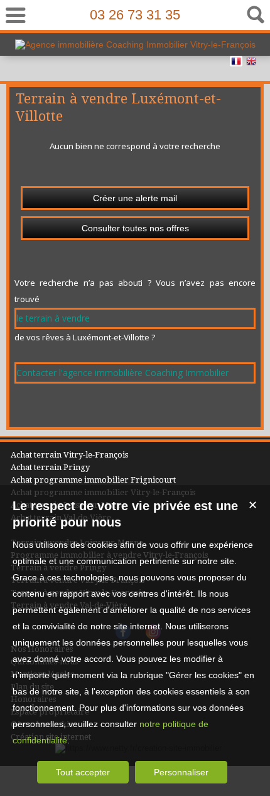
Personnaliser (181, 772)
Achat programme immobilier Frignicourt (93, 479)
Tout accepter (83, 772)
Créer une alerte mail (135, 198)
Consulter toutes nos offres (135, 228)
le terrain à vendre (53, 318)
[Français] (236, 63)
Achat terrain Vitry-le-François (69, 454)
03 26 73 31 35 (135, 15)
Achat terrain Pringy (50, 467)
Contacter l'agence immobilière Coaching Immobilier (122, 373)
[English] (251, 63)
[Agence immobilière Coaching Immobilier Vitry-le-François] (135, 44)
